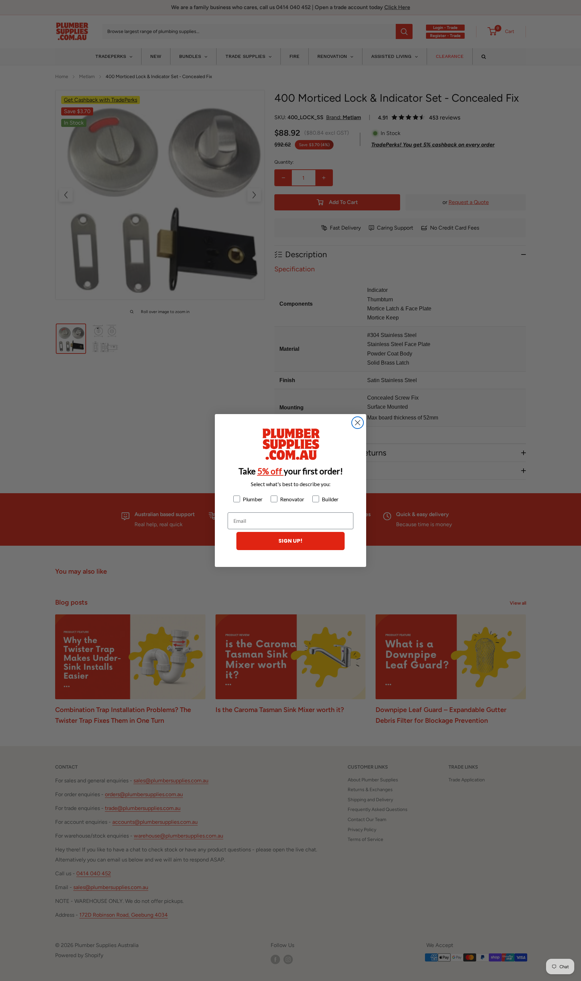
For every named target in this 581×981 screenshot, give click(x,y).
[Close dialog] (357, 423)
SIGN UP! (290, 541)
